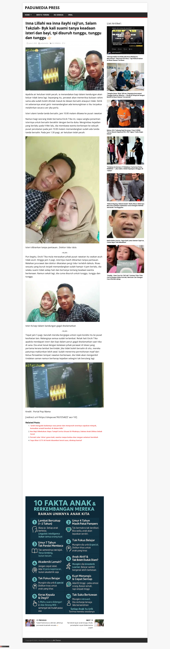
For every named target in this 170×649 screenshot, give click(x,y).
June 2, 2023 (33, 43)
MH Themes (57, 640)
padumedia (44, 43)
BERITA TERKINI (42, 15)
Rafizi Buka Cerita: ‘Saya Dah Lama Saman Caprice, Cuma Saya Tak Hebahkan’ (125, 241)
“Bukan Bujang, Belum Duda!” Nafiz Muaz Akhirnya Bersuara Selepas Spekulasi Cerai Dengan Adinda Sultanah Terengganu (125, 205)
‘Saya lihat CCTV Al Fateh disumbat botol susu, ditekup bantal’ (56, 440)
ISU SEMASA (58, 15)
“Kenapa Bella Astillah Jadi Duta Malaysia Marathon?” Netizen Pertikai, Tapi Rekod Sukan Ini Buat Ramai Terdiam (125, 58)
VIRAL (70, 15)
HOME (27, 15)
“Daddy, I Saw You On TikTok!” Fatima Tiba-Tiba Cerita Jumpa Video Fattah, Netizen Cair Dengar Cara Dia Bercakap (125, 277)
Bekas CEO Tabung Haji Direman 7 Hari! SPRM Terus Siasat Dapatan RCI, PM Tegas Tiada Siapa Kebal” (125, 132)
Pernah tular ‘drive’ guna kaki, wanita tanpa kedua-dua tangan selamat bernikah (64, 437)
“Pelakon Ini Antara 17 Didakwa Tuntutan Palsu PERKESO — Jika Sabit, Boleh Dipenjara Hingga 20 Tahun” (125, 168)
